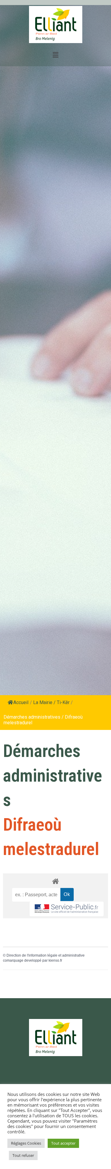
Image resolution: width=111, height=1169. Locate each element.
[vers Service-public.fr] (67, 909)
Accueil (20, 702)
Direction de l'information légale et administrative (46, 955)
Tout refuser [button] (23, 1155)
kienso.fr (55, 960)
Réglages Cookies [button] (26, 1143)
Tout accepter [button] (63, 1143)
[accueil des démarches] (55, 880)
